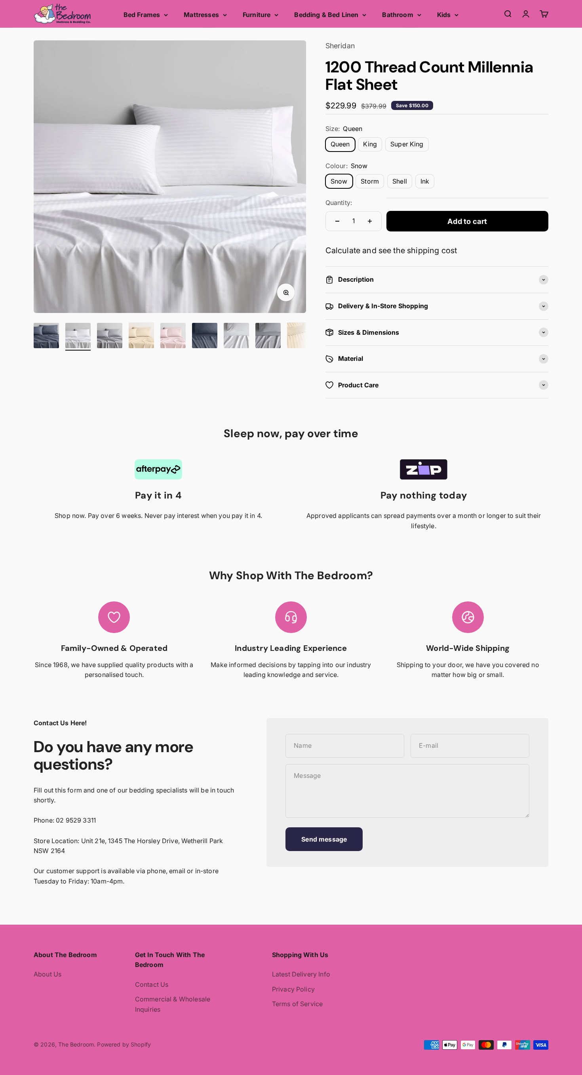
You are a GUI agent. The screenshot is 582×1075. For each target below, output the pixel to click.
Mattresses (201, 15)
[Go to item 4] (141, 336)
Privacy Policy (293, 989)
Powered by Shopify (124, 1044)
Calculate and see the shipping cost (391, 250)
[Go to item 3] (109, 337)
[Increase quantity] (369, 221)
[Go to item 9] (299, 336)
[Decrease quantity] (337, 221)
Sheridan (340, 46)
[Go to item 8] (268, 337)
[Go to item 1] (46, 337)
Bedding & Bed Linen (326, 15)
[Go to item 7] (236, 337)
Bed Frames (142, 15)
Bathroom (397, 15)
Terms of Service (297, 1004)
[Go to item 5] (173, 337)
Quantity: (338, 203)
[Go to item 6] (204, 337)
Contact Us (152, 984)
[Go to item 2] (78, 337)
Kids (444, 15)
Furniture (256, 15)
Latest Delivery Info (301, 974)
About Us (47, 974)
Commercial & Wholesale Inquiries (173, 1004)
